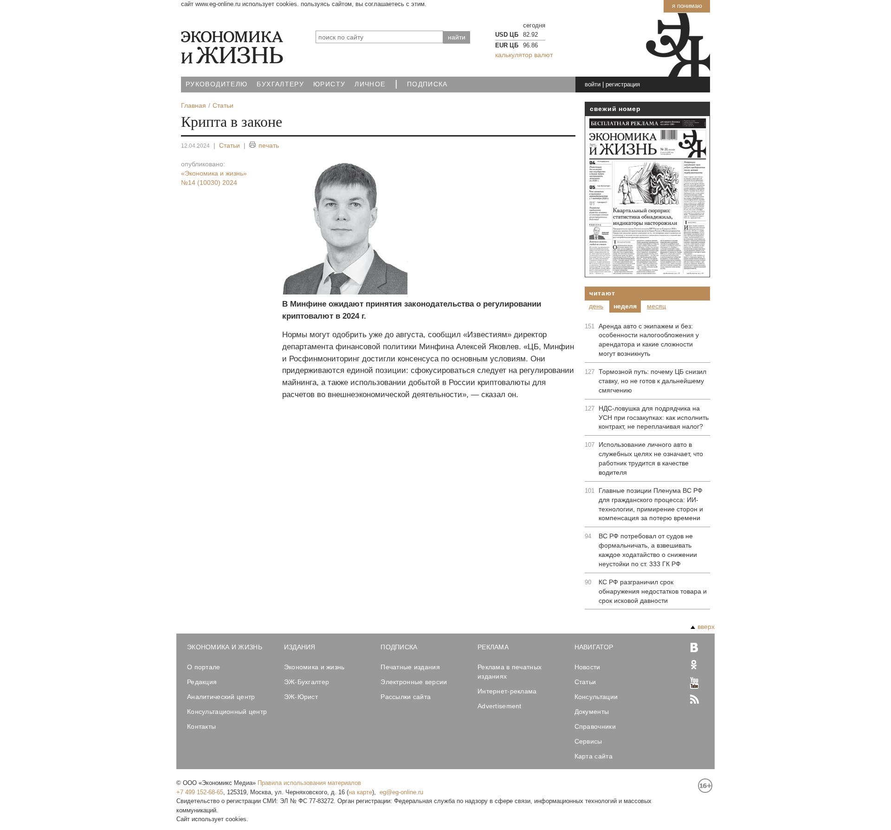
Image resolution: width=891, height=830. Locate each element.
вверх (706, 626)
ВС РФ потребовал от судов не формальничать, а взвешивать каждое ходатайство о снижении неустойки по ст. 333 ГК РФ (648, 550)
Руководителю (216, 84)
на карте (360, 792)
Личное (370, 84)
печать (268, 145)
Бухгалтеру (280, 84)
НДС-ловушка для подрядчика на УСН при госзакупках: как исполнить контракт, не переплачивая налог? (654, 418)
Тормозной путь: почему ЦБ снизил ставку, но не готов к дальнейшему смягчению (652, 381)
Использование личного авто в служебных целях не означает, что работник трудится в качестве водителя (651, 458)
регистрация (623, 84)
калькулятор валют (524, 55)
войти (592, 84)
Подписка (427, 84)
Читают (602, 293)
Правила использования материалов (309, 782)
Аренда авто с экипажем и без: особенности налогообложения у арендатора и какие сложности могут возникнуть (649, 340)
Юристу (329, 84)
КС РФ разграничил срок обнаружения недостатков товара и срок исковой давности (653, 591)
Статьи (229, 145)
